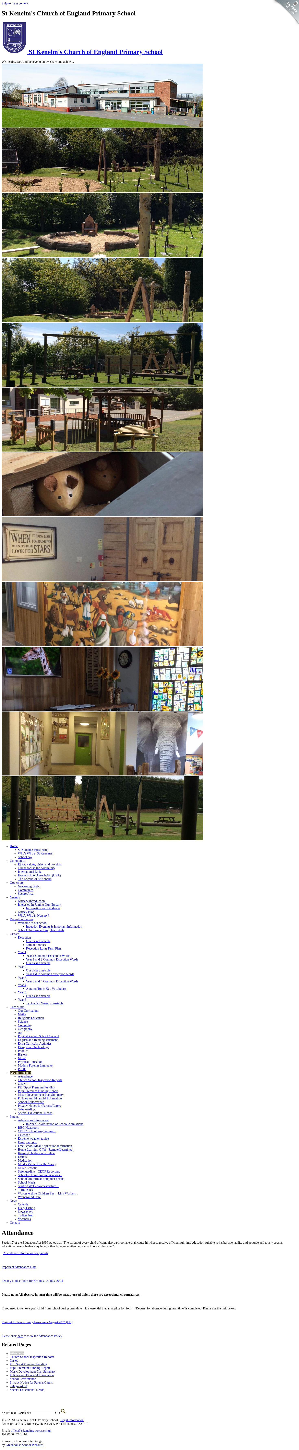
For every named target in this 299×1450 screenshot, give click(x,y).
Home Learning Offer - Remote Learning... (45, 1149)
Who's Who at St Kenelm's (35, 853)
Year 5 (22, 992)
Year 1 (22, 952)
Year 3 (22, 977)
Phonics (23, 1051)
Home (14, 846)
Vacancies (24, 1219)
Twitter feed (25, 1215)
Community (17, 860)
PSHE (22, 1069)
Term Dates (25, 1189)
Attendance (25, 1076)
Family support (27, 1142)
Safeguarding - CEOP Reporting (39, 1171)
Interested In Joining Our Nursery (39, 904)
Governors (16, 882)
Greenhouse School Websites (24, 1445)
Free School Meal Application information (45, 1146)
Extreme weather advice (33, 1138)
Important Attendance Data (19, 1267)
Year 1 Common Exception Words (48, 955)
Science (23, 1021)
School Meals (26, 1182)
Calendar (23, 1135)
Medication (25, 1160)
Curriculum (17, 1007)
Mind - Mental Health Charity (37, 1164)
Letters (22, 1157)
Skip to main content (15, 3)
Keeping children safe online (36, 1153)
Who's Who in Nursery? (33, 915)
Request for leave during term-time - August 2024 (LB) (37, 1322)
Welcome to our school (32, 923)
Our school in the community (36, 868)
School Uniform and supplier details (41, 930)
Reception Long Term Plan (43, 948)
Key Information (20, 1072)
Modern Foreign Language (35, 1065)
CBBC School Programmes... (37, 1131)
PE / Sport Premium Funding (36, 1087)
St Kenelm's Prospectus (33, 849)
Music (22, 1058)
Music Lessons (27, 1168)
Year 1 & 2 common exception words (50, 974)
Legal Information (72, 1420)
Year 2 (22, 966)
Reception (24, 937)
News (13, 1200)
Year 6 (22, 999)
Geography (25, 1029)
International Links (30, 871)
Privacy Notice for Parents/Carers (39, 1105)
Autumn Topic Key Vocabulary (46, 988)
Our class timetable (38, 941)
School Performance (31, 1102)
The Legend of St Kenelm (34, 879)
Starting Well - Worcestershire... (38, 1186)
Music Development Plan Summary (41, 1094)
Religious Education (31, 1018)
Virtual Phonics (36, 944)
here (20, 1336)
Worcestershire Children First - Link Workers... (48, 1193)
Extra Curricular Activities (34, 1043)
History (22, 1054)
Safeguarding (26, 1109)
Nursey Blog (26, 912)
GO (57, 1412)
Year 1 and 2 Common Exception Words (52, 959)
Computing (25, 1025)
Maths (22, 1014)
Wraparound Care (29, 1197)
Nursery (15, 897)
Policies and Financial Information (40, 1098)
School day (25, 857)
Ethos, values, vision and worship (39, 864)
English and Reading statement (38, 1040)
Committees (25, 890)
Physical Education (30, 1061)
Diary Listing (26, 1208)
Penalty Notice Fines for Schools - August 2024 (32, 1280)
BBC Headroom (28, 1127)
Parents (14, 1116)
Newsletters (25, 1211)
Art (20, 1032)
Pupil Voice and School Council (38, 1036)
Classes (14, 934)
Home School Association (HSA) (39, 875)
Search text (9, 1412)
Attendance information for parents (25, 1253)
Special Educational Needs (35, 1113)
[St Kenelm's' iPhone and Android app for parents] (285, 26)
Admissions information (33, 1120)
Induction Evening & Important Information (54, 926)
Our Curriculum (28, 1010)
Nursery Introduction (31, 901)
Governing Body (29, 886)
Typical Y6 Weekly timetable (44, 1003)
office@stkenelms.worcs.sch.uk (31, 1430)
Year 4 (22, 985)
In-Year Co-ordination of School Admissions (54, 1124)
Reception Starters (21, 919)
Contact (15, 1222)
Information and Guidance (43, 908)
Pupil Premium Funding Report (38, 1091)
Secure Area (26, 893)
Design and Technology (33, 1047)
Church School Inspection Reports (40, 1080)
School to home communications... (40, 1175)
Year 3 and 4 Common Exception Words (52, 981)
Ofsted (22, 1083)
